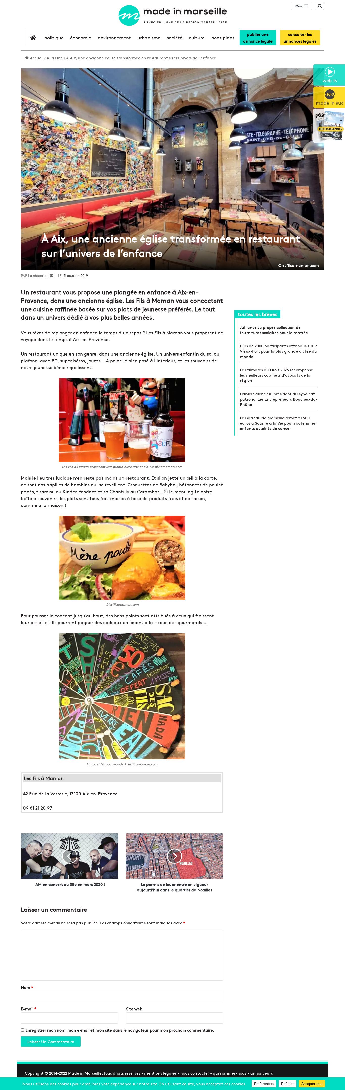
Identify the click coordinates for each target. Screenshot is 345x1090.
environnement (114, 37)
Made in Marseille (85, 1073)
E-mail (28, 1008)
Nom (27, 987)
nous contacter (194, 1073)
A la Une (55, 57)
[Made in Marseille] (172, 15)
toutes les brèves (257, 314)
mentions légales (160, 1073)
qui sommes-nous (230, 1073)
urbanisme (148, 37)
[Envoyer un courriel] (51, 275)
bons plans (222, 37)
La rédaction (38, 275)
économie (80, 37)
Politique (54, 37)
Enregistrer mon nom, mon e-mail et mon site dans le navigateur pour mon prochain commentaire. (119, 1030)
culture (197, 37)
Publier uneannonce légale (258, 37)
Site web (134, 1008)
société (174, 37)
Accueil (36, 57)
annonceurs (261, 1073)
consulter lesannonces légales (300, 37)
